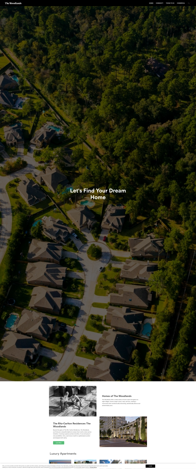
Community (159, 3)
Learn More (58, 443)
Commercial (181, 3)
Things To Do (170, 3)
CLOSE (150, 466)
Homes (151, 3)
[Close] (193, 466)
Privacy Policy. (93, 467)
